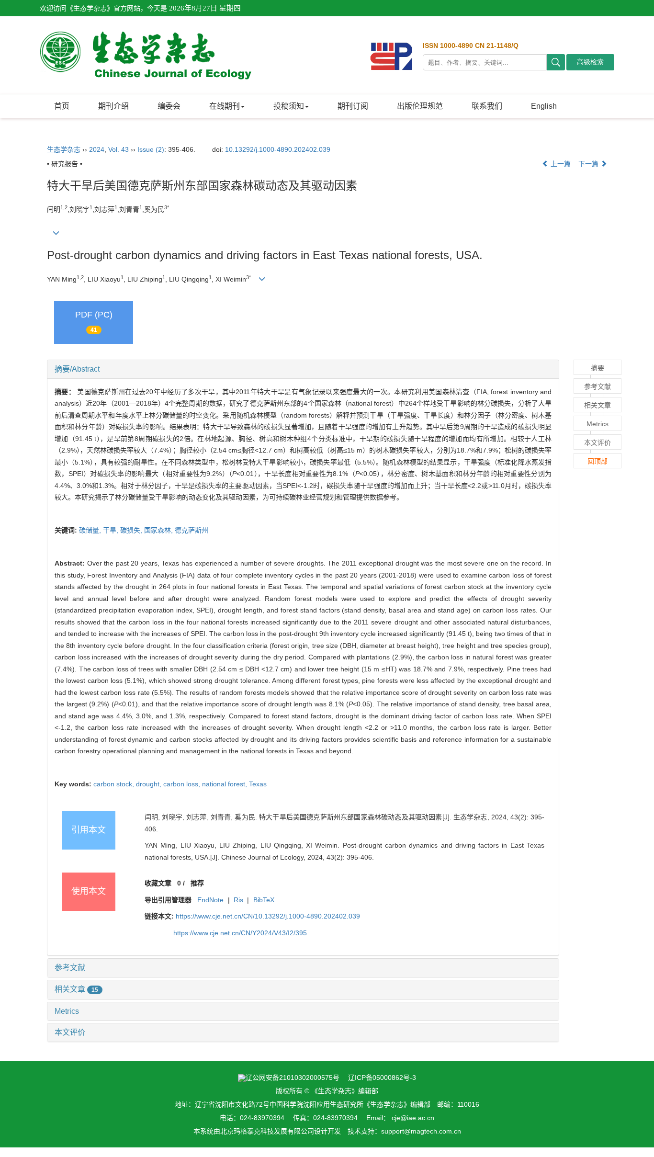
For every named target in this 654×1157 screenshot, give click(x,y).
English (544, 106)
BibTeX (263, 900)
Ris (238, 900)
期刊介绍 (113, 106)
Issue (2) (150, 149)
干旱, (111, 530)
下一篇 (589, 164)
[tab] (303, 369)
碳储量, (91, 530)
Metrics (67, 1011)
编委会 (169, 106)
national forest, (225, 784)
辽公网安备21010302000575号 (292, 1077)
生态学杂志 (63, 149)
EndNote (210, 900)
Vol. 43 (118, 149)
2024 (96, 149)
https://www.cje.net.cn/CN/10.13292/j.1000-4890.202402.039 (268, 916)
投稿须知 (288, 106)
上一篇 (560, 164)
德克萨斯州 (191, 530)
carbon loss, (182, 784)
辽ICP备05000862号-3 (382, 1077)
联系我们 (487, 106)
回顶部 (597, 461)
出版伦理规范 (420, 106)
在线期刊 (224, 106)
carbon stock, (114, 784)
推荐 (197, 883)
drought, (149, 784)
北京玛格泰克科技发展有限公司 (267, 1131)
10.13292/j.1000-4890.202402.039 (277, 149)
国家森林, (159, 530)
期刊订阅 (353, 106)
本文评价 (70, 1032)
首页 (61, 106)
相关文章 (76, 989)
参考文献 (70, 968)
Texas (258, 784)
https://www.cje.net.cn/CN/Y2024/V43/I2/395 (240, 933)
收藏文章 (158, 883)
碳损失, (132, 530)
